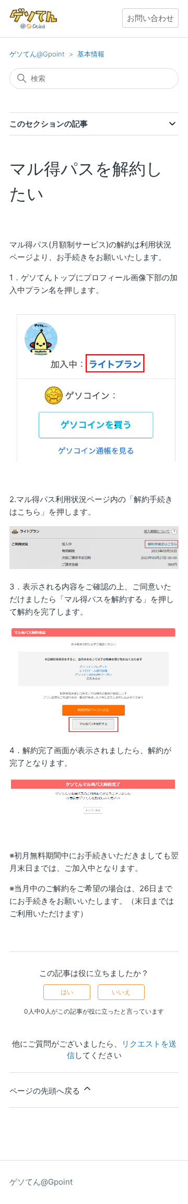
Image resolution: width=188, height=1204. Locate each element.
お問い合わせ (150, 18)
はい (67, 992)
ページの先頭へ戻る (45, 1091)
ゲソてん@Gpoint (37, 54)
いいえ (121, 992)
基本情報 (90, 54)
